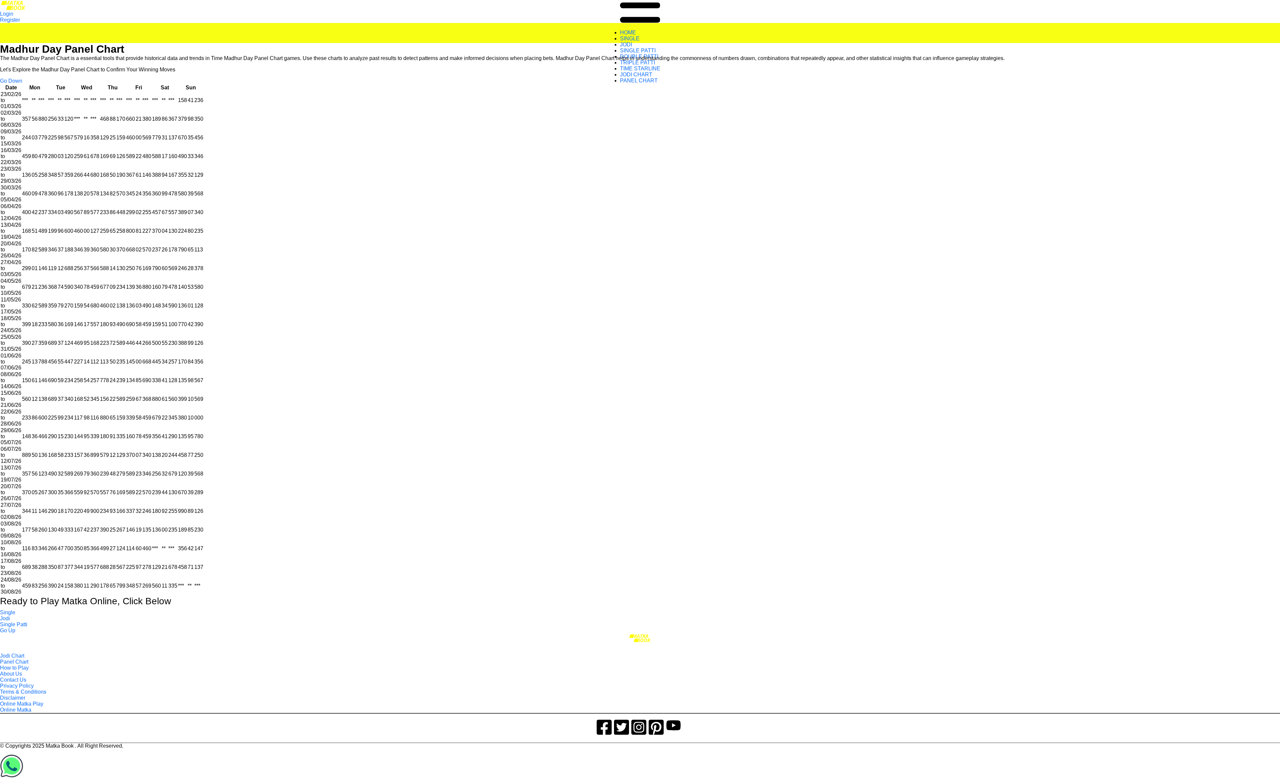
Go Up (7, 630)
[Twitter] (621, 726)
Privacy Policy (17, 686)
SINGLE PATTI (638, 50)
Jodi (5, 618)
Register (10, 20)
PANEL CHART (639, 80)
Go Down (11, 81)
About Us (11, 674)
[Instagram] (638, 726)
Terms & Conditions (23, 692)
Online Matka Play (21, 704)
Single (7, 612)
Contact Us (13, 680)
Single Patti (13, 624)
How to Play (14, 668)
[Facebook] (604, 726)
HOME (628, 32)
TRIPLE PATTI (637, 62)
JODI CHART (636, 74)
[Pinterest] (656, 726)
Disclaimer (12, 698)
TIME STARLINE (640, 68)
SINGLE (630, 38)
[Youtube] (673, 726)
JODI (626, 44)
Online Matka (15, 710)
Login (6, 14)
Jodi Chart (12, 656)
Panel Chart (14, 662)
